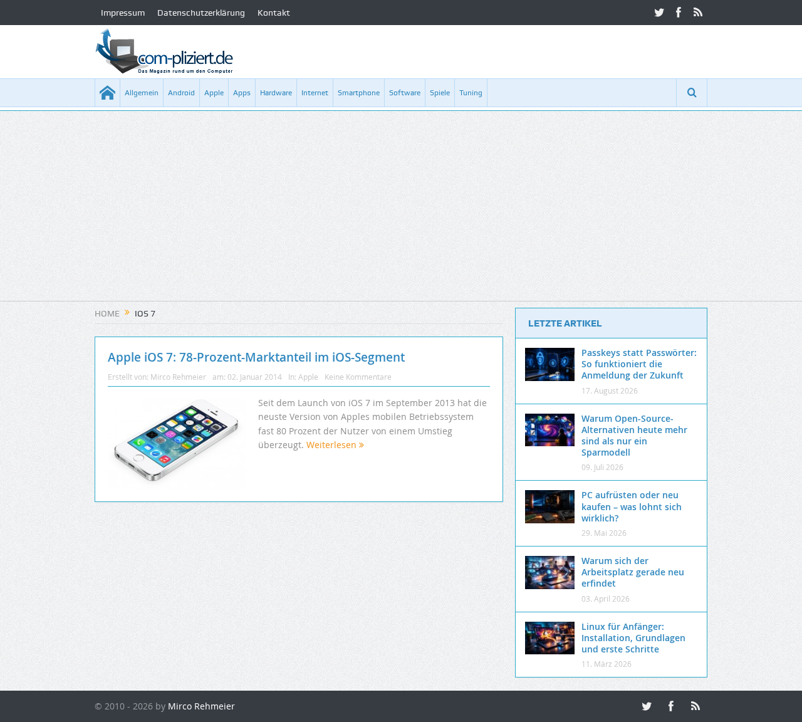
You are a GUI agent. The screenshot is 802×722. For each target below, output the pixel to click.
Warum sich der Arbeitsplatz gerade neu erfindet (632, 572)
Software (404, 92)
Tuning (470, 92)
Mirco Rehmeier (178, 377)
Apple (214, 92)
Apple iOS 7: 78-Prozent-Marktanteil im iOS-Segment (256, 357)
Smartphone (359, 92)
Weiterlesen (332, 445)
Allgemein (142, 92)
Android (181, 92)
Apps (242, 92)
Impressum (123, 13)
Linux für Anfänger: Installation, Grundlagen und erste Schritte (633, 637)
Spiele (440, 92)
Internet (314, 92)
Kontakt (274, 13)
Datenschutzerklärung (201, 13)
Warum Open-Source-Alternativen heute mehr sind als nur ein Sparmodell (634, 435)
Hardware (276, 92)
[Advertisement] (401, 213)
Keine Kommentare (358, 377)
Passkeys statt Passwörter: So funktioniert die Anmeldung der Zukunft (639, 364)
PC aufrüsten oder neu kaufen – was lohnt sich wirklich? (631, 506)
